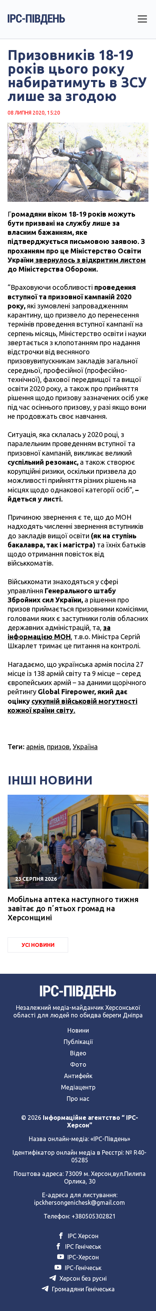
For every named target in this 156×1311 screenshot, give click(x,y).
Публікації (78, 1041)
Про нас (78, 1098)
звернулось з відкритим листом (90, 260)
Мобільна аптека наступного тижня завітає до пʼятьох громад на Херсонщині (73, 908)
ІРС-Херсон (82, 1257)
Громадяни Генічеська (82, 1289)
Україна (85, 746)
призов (58, 746)
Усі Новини (38, 945)
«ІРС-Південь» (110, 1138)
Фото (78, 1064)
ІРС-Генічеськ (82, 1267)
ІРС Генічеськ (82, 1246)
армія (35, 746)
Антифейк (78, 1075)
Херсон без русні (82, 1278)
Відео (78, 1053)
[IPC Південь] (36, 19)
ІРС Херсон (82, 1235)
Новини (78, 1030)
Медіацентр (78, 1087)
